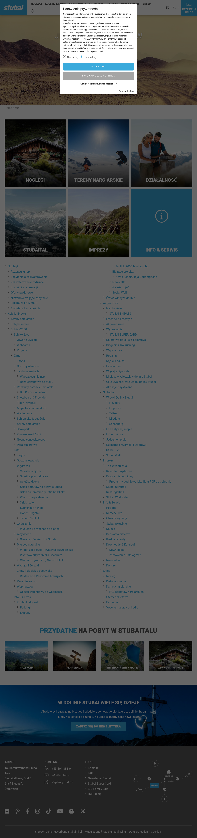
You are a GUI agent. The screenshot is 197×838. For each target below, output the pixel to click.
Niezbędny (73, 57)
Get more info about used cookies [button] (96, 84)
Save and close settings (98, 75)
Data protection (126, 91)
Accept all (98, 66)
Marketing (90, 57)
